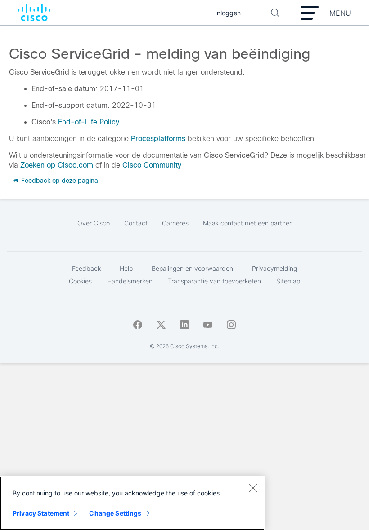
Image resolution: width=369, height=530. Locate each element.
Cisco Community (151, 165)
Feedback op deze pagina (58, 180)
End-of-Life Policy (88, 122)
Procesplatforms (158, 138)
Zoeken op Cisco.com (56, 165)
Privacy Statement (41, 513)
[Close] (252, 487)
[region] (132, 503)
